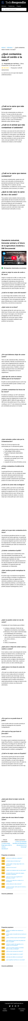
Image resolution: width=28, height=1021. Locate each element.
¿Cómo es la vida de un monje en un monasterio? (15, 881)
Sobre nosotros (5, 1009)
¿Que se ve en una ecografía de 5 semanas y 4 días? (14, 877)
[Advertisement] (14, 28)
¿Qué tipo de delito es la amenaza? (14, 957)
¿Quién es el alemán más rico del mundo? (16, 870)
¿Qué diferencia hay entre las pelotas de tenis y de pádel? (15, 941)
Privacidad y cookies (22, 1009)
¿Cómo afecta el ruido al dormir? (14, 884)
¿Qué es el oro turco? (11, 867)
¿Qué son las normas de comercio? (14, 951)
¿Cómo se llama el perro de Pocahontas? (16, 937)
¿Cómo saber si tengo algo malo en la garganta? (15, 864)
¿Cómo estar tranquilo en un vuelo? (14, 954)
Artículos (3, 6)
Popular (19, 6)
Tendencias (11, 6)
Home (3, 47)
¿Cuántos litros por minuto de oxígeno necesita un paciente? (15, 874)
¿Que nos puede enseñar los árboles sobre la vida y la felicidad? (15, 948)
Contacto (12, 1009)
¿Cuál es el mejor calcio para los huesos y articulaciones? (16, 887)
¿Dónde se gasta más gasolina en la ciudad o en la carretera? (14, 944)
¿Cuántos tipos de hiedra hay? (13, 861)
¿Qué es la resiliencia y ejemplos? (14, 858)
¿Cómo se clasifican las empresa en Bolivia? (14, 931)
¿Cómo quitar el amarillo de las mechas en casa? (16, 934)
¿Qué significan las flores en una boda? (15, 959)
